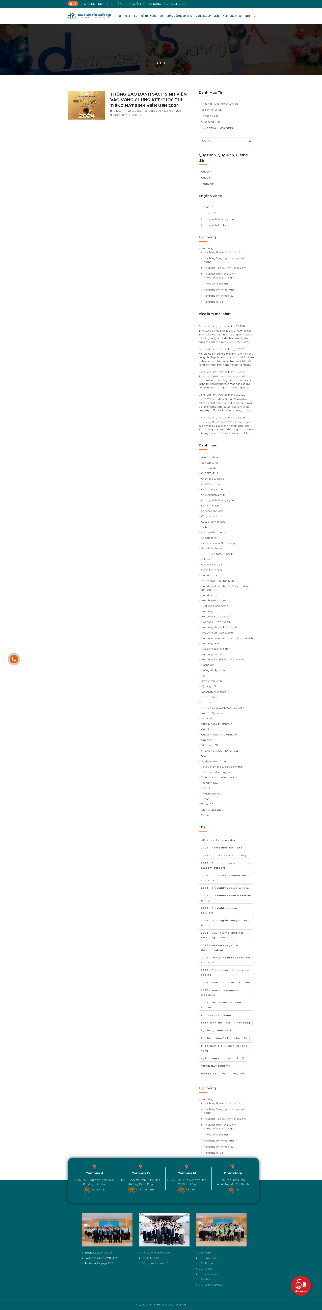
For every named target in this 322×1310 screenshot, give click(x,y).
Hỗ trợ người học (152, 16)
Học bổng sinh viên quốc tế (220, 273)
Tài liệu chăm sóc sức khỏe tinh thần (222, 766)
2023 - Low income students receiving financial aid (222, 935)
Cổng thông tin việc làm (156, 1252)
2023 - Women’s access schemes (226, 982)
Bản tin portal (209, 468)
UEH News (205, 1279)
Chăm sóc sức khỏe (212, 478)
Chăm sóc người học (179, 16)
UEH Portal (205, 1252)
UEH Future (206, 1263)
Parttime (206, 718)
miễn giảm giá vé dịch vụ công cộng (224, 1048)
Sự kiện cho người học (161, 110)
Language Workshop (213, 691)
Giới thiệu (131, 16)
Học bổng (207, 248)
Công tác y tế (209, 516)
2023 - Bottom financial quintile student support (225, 865)
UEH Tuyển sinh (208, 1258)
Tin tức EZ (207, 207)
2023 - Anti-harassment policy (224, 855)
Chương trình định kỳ (213, 225)
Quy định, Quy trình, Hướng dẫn (219, 734)
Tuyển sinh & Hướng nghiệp (217, 127)
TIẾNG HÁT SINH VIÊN (125, 115)
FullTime (206, 559)
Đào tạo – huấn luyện (213, 532)
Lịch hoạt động (210, 213)
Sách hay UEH (209, 745)
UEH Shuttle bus (211, 809)
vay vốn (239, 1073)
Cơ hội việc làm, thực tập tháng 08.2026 (222, 326)
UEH (140, 115)
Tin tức (177, 110)
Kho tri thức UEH (152, 1258)
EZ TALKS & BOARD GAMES (218, 553)
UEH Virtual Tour (208, 1274)
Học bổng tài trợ (213, 301)
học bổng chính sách (216, 1030)
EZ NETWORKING (212, 548)
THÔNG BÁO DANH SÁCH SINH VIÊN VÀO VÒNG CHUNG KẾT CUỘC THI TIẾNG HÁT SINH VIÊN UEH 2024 (148, 100)
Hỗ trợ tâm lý (209, 595)
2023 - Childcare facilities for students (223, 877)
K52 (203, 675)
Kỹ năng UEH (209, 686)
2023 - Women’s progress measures (220, 992)
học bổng (243, 1022)
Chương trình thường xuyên (217, 219)
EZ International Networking (218, 543)
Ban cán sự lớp (209, 462)
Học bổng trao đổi (211, 654)
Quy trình (206, 177)
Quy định (206, 171)
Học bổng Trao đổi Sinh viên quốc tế (225, 267)
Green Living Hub (211, 570)
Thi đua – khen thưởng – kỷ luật (219, 777)
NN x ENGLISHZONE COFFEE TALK (222, 707)
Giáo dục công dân (212, 564)
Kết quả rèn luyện (211, 680)
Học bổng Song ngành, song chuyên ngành (227, 638)
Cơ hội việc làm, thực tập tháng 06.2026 (222, 372)
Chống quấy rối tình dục (215, 489)
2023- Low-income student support (221, 1005)
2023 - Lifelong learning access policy (225, 922)
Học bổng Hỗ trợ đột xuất (219, 289)
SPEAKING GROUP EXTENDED (220, 750)
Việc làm (206, 815)
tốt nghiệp (208, 1073)
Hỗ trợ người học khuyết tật (217, 580)
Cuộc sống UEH (210, 121)
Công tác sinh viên (207, 16)
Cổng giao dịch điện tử (155, 1263)
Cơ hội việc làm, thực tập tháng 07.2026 (222, 349)
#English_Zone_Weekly (218, 840)
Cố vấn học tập (210, 505)
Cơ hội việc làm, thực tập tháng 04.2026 (222, 417)
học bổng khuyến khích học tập (224, 1038)
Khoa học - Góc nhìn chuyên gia (219, 103)
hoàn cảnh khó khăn (216, 1022)
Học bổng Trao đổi (217, 283)
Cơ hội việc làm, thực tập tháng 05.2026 (222, 394)
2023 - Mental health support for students (225, 960)
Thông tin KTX (209, 782)
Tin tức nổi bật (209, 115)
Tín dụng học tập (211, 793)
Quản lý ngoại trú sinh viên (216, 723)
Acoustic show (209, 457)
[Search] (250, 141)
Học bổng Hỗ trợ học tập (218, 295)
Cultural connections (213, 521)
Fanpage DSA (105, 1263)
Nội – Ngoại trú (232, 16)
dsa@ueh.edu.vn (102, 1252)
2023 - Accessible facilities (222, 847)
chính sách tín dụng (216, 1015)
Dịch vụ (205, 527)
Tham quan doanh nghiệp (216, 772)
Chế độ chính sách (212, 484)
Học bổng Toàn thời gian (220, 277)
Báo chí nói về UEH (212, 109)
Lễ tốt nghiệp (209, 697)
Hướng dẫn (207, 183)
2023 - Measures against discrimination (219, 947)
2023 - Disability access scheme (225, 888)
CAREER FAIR (209, 473)
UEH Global (205, 1268)
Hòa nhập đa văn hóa (213, 600)
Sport (204, 756)
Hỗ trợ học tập (209, 575)
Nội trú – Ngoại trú (212, 713)
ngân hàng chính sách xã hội (222, 1058)
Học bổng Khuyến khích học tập (222, 252)
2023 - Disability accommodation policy (226, 898)
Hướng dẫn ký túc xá (213, 670)
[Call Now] (14, 659)
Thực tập (206, 788)
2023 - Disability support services (220, 910)
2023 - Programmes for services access (225, 972)
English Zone (209, 537)
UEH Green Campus (211, 1284)
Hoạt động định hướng (214, 605)
